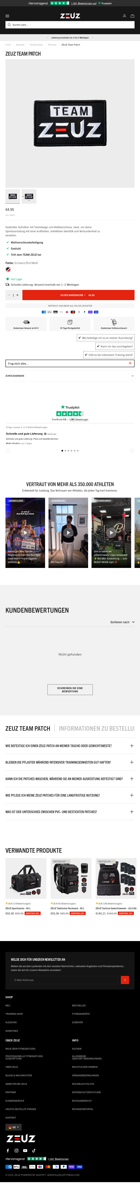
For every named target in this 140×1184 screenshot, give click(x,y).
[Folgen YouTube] (25, 1150)
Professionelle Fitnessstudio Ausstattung (24, 1057)
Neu (7, 1005)
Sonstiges (11, 1031)
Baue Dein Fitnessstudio (20, 1048)
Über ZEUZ (11, 1067)
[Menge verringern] (8, 295)
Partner (10, 1092)
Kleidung (11, 1022)
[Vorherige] (47, 38)
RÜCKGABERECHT (82, 1100)
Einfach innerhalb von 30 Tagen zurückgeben (70, 37)
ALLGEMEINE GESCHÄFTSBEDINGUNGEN (87, 1057)
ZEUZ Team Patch (70, 44)
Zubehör (20, 44)
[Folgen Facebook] (7, 1150)
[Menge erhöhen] (18, 295)
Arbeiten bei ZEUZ (16, 1084)
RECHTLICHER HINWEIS (85, 1067)
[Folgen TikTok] (34, 1150)
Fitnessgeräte (81, 1013)
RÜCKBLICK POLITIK (83, 1084)
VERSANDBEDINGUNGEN (85, 1075)
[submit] (125, 980)
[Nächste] (92, 38)
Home (8, 44)
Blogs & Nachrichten (18, 1075)
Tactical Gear (36, 44)
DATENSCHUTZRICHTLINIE (86, 1092)
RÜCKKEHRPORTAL (82, 1109)
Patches (52, 44)
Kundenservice (14, 1100)
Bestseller (79, 1005)
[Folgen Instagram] (16, 1150)
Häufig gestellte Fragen (20, 1109)
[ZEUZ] (20, 1138)
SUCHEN (76, 1048)
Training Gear (14, 1013)
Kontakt (10, 1117)
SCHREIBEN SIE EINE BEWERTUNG (70, 689)
